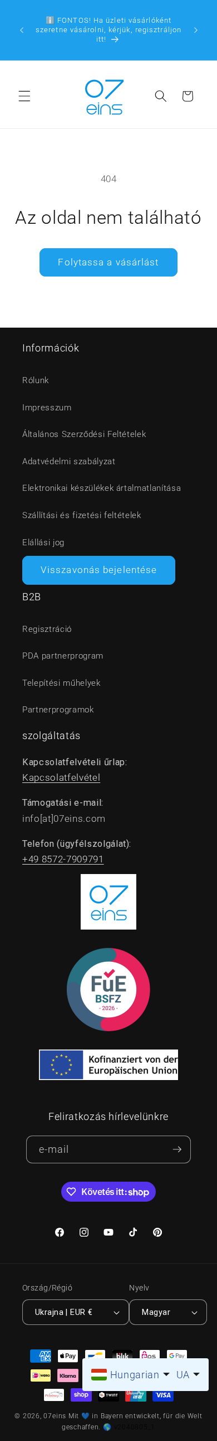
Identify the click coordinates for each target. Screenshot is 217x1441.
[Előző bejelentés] (21, 30)
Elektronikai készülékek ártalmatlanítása (101, 488)
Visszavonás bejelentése (99, 570)
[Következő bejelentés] (196, 30)
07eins (54, 1416)
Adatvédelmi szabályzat (69, 461)
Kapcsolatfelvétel (61, 777)
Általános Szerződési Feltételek (84, 434)
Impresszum (47, 408)
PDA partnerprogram (62, 656)
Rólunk (35, 380)
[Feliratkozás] (177, 1150)
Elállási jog (43, 543)
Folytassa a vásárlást (108, 262)
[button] (24, 96)
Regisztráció (47, 629)
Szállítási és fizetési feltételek (81, 515)
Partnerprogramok (58, 710)
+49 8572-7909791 (63, 859)
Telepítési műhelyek (61, 683)
